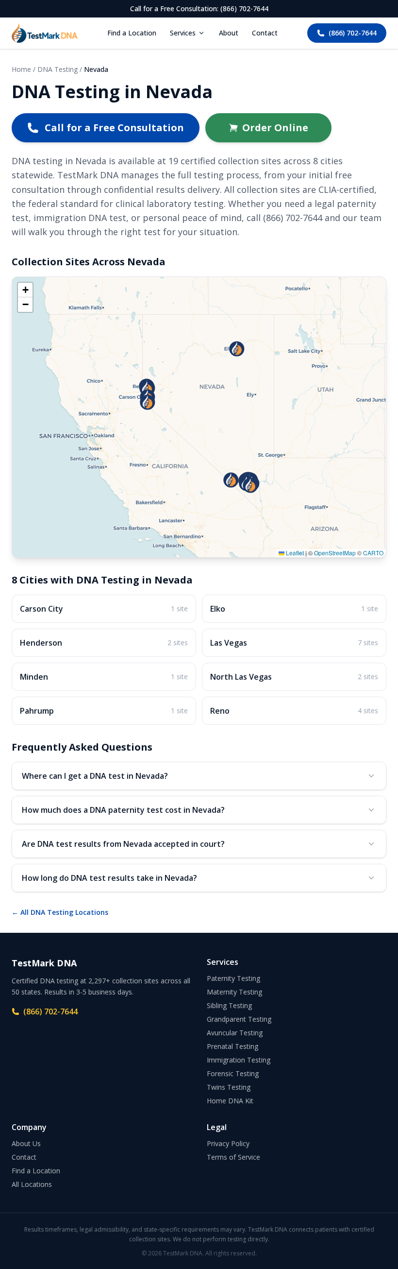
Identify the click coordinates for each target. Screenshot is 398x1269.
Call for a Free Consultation (114, 127)
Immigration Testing (238, 1059)
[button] (237, 349)
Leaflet (294, 553)
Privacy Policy (228, 1143)
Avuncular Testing (235, 1032)
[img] (199, 417)
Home (21, 69)
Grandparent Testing (239, 1019)
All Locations (32, 1184)
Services (183, 32)
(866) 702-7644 (353, 32)
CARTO (373, 553)
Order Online (275, 127)
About (228, 32)
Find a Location (131, 32)
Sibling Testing (229, 1005)
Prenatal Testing (232, 1046)
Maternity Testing (234, 991)
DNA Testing (57, 69)
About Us (26, 1143)
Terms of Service (233, 1157)
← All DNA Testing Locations (60, 912)
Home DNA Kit (230, 1100)
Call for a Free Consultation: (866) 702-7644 (199, 8)
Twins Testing (228, 1087)
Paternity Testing (233, 978)
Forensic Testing (233, 1073)
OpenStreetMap (335, 553)
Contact (265, 32)
